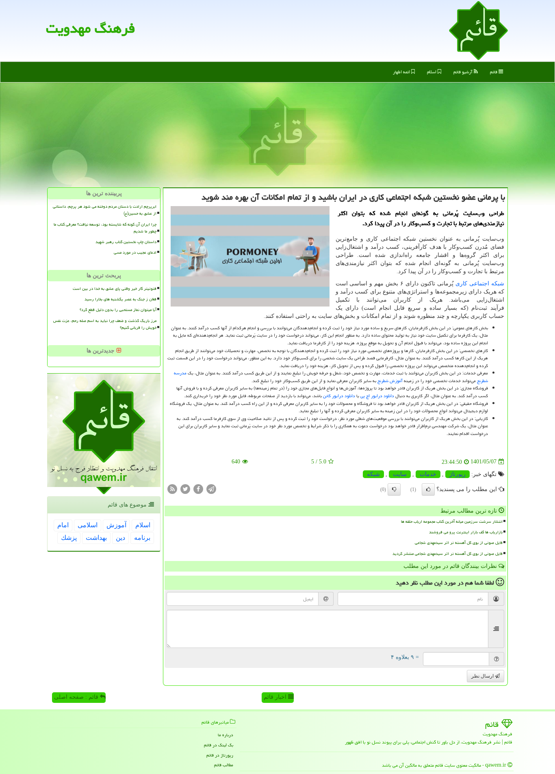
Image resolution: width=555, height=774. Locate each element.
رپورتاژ (457, 474)
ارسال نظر (483, 676)
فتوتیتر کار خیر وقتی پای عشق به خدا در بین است (114, 289)
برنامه (142, 537)
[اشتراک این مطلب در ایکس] (185, 488)
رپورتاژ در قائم (219, 755)
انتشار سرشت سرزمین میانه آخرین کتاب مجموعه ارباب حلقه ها (452, 521)
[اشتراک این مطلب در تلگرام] (211, 488)
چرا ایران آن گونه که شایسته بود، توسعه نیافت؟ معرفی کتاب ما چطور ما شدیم (105, 227)
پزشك (69, 537)
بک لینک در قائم (218, 745)
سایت (400, 474)
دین (120, 537)
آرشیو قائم (463, 71)
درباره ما (225, 735)
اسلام (432, 71)
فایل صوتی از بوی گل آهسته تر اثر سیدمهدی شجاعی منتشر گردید (447, 554)
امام (63, 525)
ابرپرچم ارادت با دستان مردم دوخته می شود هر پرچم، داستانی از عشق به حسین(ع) (104, 209)
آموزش (116, 525)
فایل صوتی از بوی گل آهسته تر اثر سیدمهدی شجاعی (459, 543)
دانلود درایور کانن (339, 395)
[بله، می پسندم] (428, 489)
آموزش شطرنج (390, 380)
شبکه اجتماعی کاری (479, 283)
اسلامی (88, 525)
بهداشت (96, 537)
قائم (494, 71)
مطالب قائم (223, 765)
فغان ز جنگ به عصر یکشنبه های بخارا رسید (120, 299)
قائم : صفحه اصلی (77, 697)
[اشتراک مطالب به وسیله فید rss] (172, 488)
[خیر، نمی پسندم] (394, 489)
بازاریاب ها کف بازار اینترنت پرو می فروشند (466, 532)
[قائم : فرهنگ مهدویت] (478, 30)
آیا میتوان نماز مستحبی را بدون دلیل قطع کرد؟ (118, 310)
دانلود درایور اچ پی (377, 395)
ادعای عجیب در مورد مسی (135, 252)
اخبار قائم (276, 697)
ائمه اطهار (402, 71)
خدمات (428, 474)
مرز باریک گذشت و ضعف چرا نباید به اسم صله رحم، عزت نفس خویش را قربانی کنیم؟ (104, 324)
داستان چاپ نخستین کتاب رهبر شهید (125, 242)
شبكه (373, 474)
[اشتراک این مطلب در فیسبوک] (198, 488)
